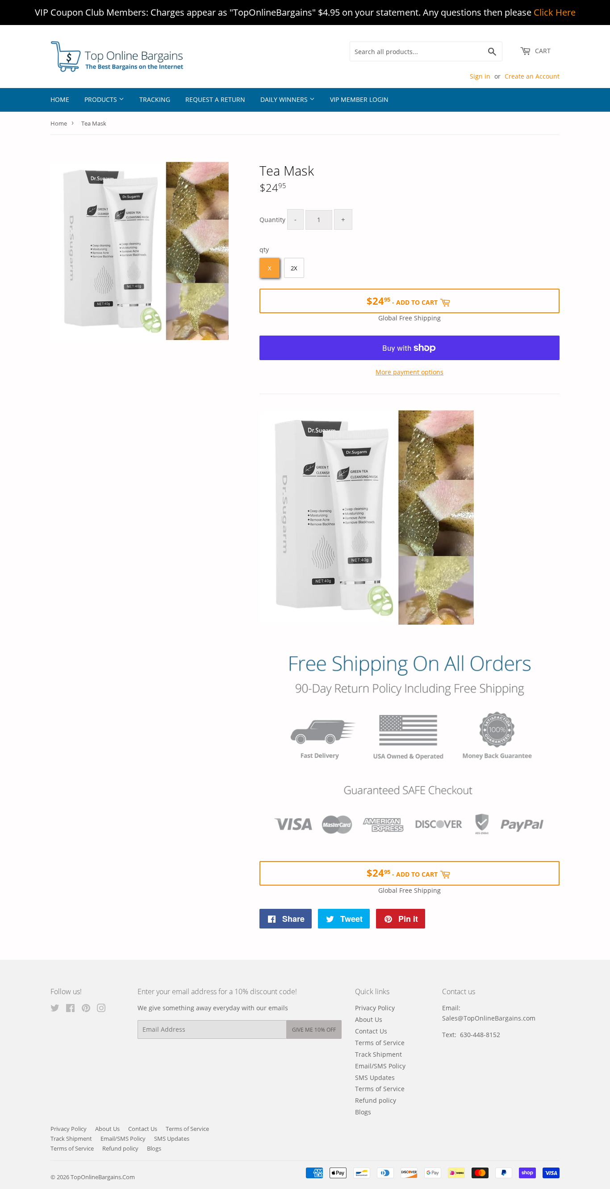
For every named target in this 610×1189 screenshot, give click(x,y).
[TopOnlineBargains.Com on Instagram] (101, 1009)
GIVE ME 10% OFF (314, 1030)
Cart (542, 50)
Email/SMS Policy (380, 1066)
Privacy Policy (375, 1008)
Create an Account (532, 76)
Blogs (363, 1112)
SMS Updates (375, 1077)
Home (59, 99)
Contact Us (371, 1031)
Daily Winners (284, 99)
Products (101, 99)
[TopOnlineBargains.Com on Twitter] (54, 1009)
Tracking (154, 99)
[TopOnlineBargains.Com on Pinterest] (86, 1009)
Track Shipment (378, 1054)
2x (294, 268)
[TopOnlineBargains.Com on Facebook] (70, 1009)
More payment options (409, 372)
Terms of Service (380, 1042)
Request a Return (215, 99)
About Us (368, 1019)
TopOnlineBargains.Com (103, 1177)
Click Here (555, 12)
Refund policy (375, 1100)
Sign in (480, 76)
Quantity (272, 219)
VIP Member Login (359, 99)
